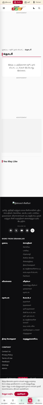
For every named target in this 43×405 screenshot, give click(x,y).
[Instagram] (27, 230)
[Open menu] (3, 8)
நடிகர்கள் (26, 302)
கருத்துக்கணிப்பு (30, 339)
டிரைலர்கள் (27, 289)
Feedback (5, 361)
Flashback (26, 276)
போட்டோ (27, 298)
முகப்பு (5, 49)
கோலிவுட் (26, 247)
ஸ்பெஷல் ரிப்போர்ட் (30, 272)
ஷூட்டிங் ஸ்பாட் (16, 49)
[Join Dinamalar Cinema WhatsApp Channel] (32, 230)
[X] (16, 230)
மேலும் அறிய (7, 394)
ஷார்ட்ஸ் (26, 292)
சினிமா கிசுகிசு (28, 258)
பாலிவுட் (26, 251)
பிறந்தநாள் (27, 333)
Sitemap (5, 365)
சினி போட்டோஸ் (29, 312)
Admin (4, 368)
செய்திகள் (27, 243)
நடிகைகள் (27, 305)
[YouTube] (22, 230)
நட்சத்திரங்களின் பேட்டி (32, 269)
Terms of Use (7, 358)
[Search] (39, 8)
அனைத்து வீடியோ (30, 285)
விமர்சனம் (6, 281)
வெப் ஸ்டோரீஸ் (29, 326)
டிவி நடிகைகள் (29, 309)
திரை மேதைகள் (29, 265)
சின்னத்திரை (28, 261)
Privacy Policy (7, 355)
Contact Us (6, 351)
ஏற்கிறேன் (21, 394)
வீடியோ (26, 281)
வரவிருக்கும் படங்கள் (31, 330)
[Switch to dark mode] (34, 8)
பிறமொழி (27, 254)
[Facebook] (11, 230)
